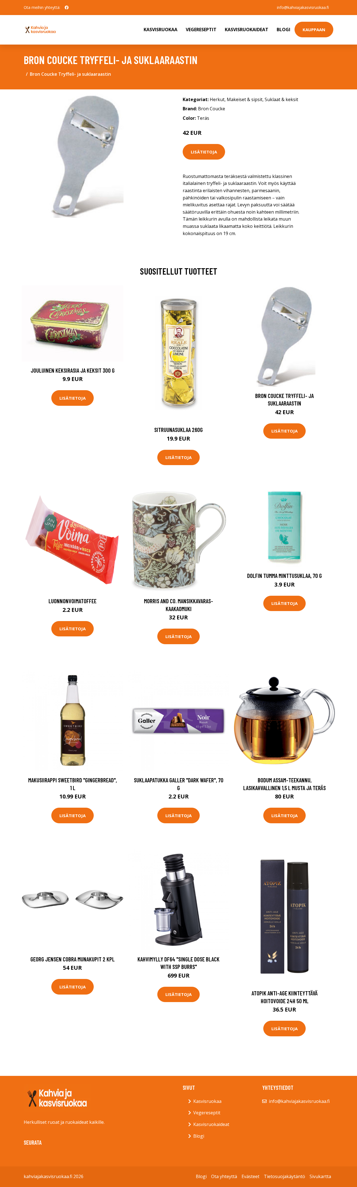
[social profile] (66, 7)
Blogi (283, 29)
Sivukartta (320, 1176)
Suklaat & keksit (281, 99)
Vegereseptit (201, 29)
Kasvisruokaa (160, 29)
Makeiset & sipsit (244, 99)
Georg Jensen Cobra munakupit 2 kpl (72, 959)
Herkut (217, 99)
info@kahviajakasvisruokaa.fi (303, 7)
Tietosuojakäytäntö (284, 1176)
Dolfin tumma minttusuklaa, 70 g (284, 575)
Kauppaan (314, 29)
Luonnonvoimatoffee (73, 600)
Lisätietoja (204, 152)
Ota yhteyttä (224, 1176)
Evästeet (250, 1176)
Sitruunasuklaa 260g (178, 429)
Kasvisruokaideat (246, 29)
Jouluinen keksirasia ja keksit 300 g (73, 370)
